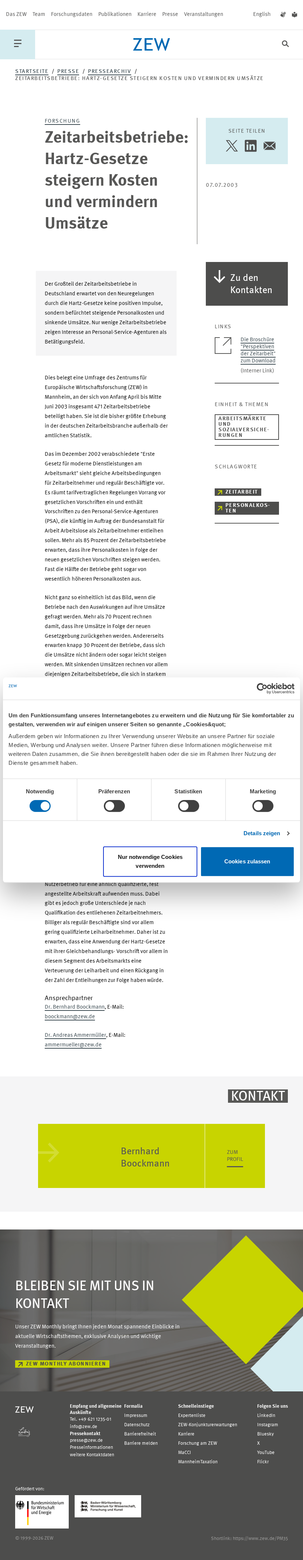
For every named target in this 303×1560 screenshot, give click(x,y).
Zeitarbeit (241, 492)
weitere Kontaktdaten (92, 1455)
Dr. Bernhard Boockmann (75, 1007)
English (262, 14)
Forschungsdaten (71, 14)
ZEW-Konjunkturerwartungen (207, 1425)
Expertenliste (191, 1415)
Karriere (146, 14)
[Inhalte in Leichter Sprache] (294, 15)
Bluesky (265, 1434)
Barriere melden (141, 1443)
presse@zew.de (86, 1440)
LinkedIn (266, 1415)
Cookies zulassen (247, 861)
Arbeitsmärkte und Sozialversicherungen (243, 427)
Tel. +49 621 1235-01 (90, 1419)
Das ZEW (16, 14)
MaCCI (184, 1452)
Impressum (135, 1415)
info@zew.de (83, 1426)
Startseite (31, 71)
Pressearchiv (109, 71)
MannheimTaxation (198, 1462)
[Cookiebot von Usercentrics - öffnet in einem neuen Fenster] (262, 688)
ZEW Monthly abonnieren (66, 1364)
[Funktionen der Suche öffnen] (285, 44)
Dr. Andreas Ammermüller (75, 1035)
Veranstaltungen (203, 14)
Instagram (267, 1425)
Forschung (63, 121)
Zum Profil (235, 1156)
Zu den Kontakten (251, 284)
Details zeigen (262, 833)
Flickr (263, 1462)
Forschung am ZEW (197, 1443)
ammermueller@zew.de (73, 1045)
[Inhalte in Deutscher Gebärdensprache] (283, 15)
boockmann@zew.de (70, 1017)
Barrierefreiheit (140, 1434)
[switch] (114, 806)
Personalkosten (247, 508)
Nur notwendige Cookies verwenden (150, 861)
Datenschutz (137, 1425)
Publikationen (115, 14)
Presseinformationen (91, 1447)
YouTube (266, 1452)
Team (39, 14)
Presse (170, 14)
